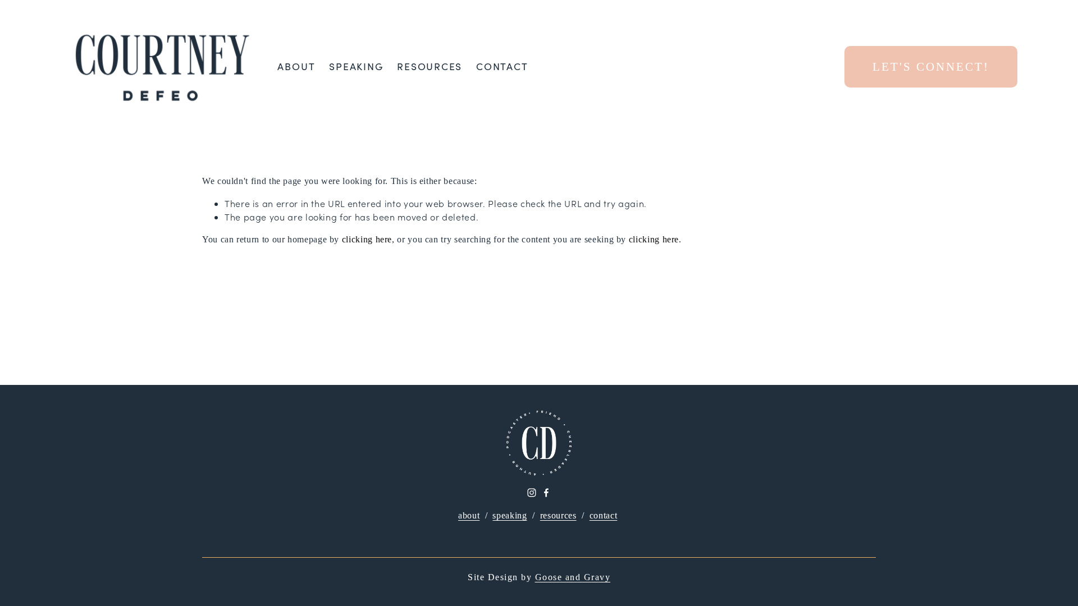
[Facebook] (546, 492)
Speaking (356, 66)
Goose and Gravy (573, 577)
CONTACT (502, 66)
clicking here (367, 239)
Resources (429, 66)
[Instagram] (531, 492)
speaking (509, 515)
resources (558, 515)
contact (603, 515)
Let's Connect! (931, 66)
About (296, 66)
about (468, 515)
